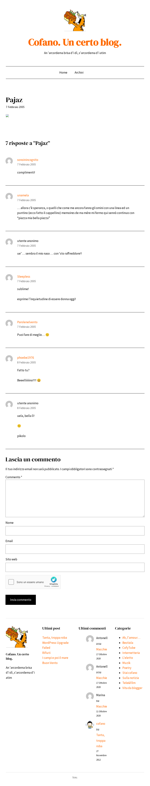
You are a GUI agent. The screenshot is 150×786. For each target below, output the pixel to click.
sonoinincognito (27, 160)
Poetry (126, 668)
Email (9, 541)
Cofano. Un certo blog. (75, 42)
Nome (9, 523)
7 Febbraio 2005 (26, 164)
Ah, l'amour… (131, 638)
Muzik (126, 663)
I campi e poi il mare (55, 658)
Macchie (101, 649)
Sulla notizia (130, 678)
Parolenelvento (27, 322)
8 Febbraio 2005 (26, 362)
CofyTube (128, 648)
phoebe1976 (25, 358)
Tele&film (129, 683)
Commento (13, 477)
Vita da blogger (132, 688)
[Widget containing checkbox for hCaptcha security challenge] (33, 582)
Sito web (11, 559)
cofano (100, 724)
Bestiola (127, 643)
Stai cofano (129, 673)
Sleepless (23, 277)
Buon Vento (50, 663)
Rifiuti (46, 653)
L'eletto (127, 658)
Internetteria (131, 653)
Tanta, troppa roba (54, 638)
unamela (23, 195)
